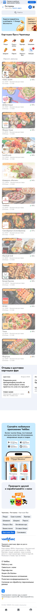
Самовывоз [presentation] (21, 532)
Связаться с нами (9, 567)
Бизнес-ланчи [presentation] (8, 528)
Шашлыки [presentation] (6, 521)
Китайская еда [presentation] (21, 524)
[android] (12, 442)
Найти (19, 12)
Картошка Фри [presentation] (8, 532)
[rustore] (24, 446)
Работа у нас (7, 564)
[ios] (24, 442)
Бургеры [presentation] (27, 517)
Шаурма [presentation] (16, 521)
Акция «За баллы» (9, 573)
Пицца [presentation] (5, 517)
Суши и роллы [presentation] (16, 517)
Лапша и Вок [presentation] (8, 524)
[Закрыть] (1, 2)
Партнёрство (7, 570)
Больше (31, 51)
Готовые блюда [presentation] (21, 528)
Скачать (32, 2)
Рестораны (13, 512)
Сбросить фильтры (10, 59)
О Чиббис (6, 561)
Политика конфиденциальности (15, 579)
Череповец (5, 512)
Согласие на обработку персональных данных (18, 583)
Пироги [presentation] (25, 521)
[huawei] (12, 446)
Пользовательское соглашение (14, 576)
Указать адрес (17, 8)
